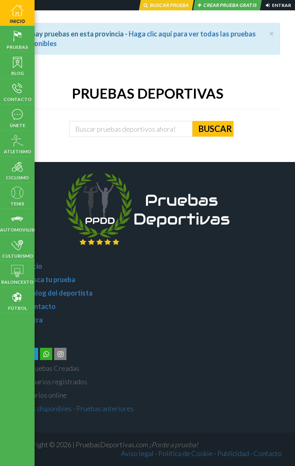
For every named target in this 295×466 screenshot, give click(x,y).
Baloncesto (17, 282)
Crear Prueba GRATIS (230, 5)
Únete (17, 125)
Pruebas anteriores (105, 408)
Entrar (281, 5)
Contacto (17, 99)
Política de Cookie (185, 453)
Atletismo (17, 151)
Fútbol (17, 308)
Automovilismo (17, 230)
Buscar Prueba (169, 5)
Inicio (17, 21)
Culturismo (17, 256)
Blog (17, 73)
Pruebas (17, 47)
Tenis (17, 204)
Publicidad (233, 453)
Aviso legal (137, 453)
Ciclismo (17, 177)
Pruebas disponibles (42, 408)
